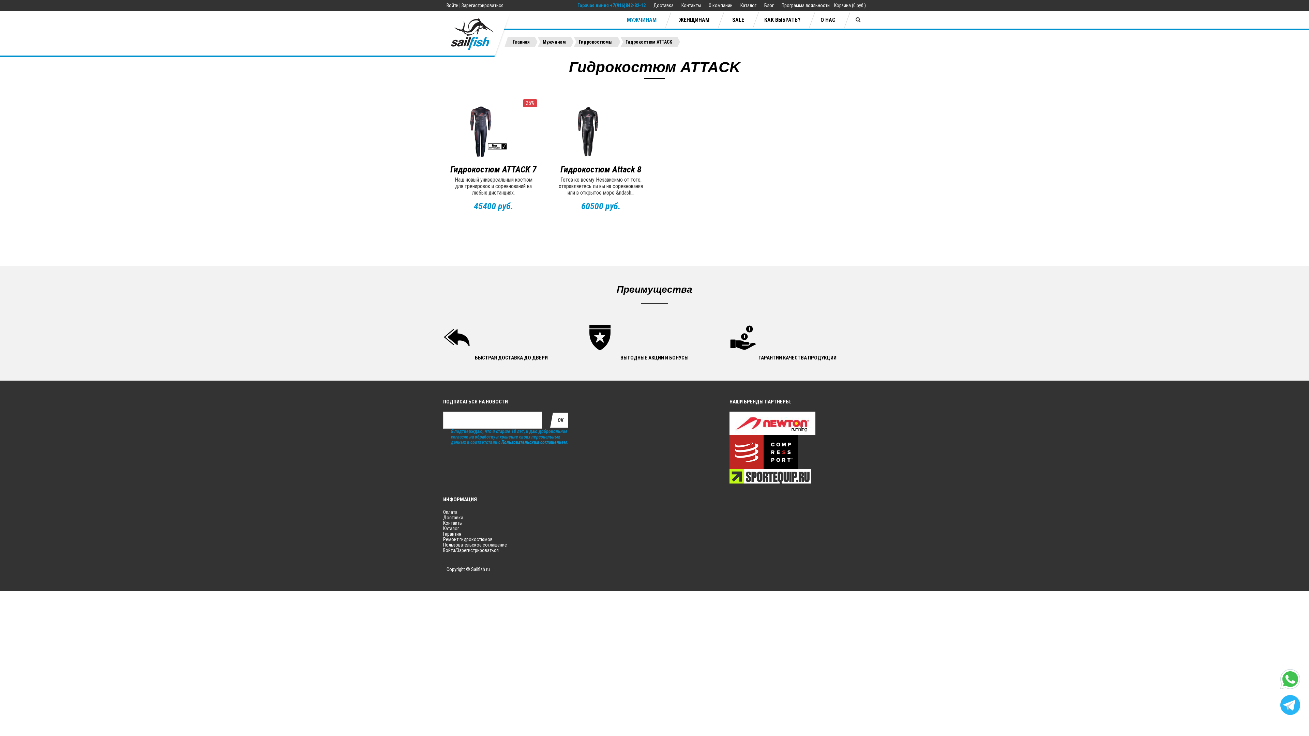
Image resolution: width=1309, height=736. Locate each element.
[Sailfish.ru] (477, 34)
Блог (769, 5)
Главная (521, 42)
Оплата (450, 512)
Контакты (691, 5)
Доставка (664, 5)
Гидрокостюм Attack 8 (601, 169)
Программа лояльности (806, 5)
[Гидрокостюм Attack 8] (600, 131)
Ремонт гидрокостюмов (468, 539)
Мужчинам (554, 42)
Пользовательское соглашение (475, 545)
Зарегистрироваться (482, 5)
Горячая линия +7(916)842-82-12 (611, 5)
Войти (452, 5)
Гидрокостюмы (596, 42)
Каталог (748, 5)
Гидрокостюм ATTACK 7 (493, 169)
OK (560, 420)
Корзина (842, 5)
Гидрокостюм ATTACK (649, 42)
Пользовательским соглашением (534, 442)
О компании (721, 5)
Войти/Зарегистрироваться (471, 550)
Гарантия (452, 534)
